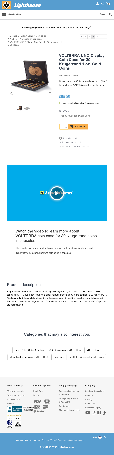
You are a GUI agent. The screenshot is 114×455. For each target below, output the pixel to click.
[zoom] (50, 93)
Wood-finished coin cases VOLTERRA (29, 357)
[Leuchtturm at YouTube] (88, 414)
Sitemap (45, 440)
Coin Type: (64, 111)
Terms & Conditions (58, 440)
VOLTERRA (93, 350)
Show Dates (90, 404)
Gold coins (59, 357)
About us (89, 395)
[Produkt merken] (11, 93)
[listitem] (31, 74)
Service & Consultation (95, 391)
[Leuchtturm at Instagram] (94, 414)
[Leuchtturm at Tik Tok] (104, 414)
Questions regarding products (75, 146)
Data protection (21, 440)
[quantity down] (66, 128)
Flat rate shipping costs (69, 410)
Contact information (76, 440)
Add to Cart (80, 126)
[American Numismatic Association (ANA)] (14, 416)
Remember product (71, 138)
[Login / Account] (98, 4)
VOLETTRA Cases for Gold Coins (87, 357)
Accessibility (35, 440)
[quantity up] (66, 125)
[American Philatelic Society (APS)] (10, 424)
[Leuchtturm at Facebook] (100, 414)
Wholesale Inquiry (93, 408)
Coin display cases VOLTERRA (65, 350)
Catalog (88, 400)
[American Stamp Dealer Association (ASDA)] (17, 424)
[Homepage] (21, 5)
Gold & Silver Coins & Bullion (29, 350)
